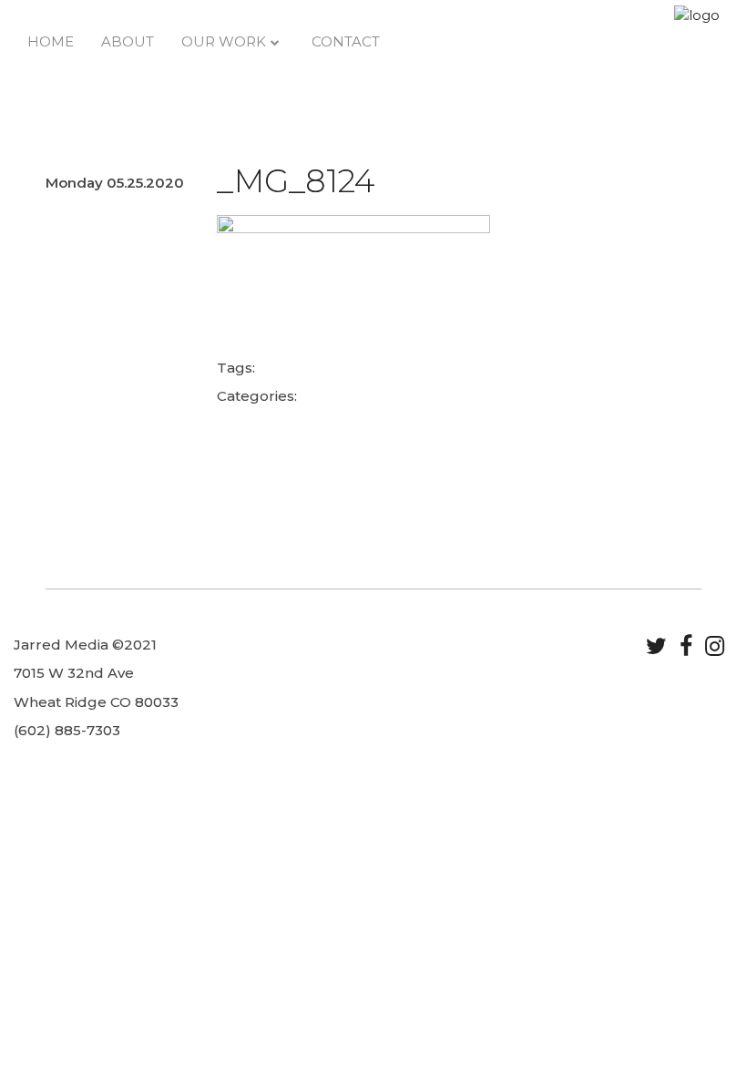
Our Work (223, 41)
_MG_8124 (296, 180)
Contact (346, 41)
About (127, 41)
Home (50, 41)
